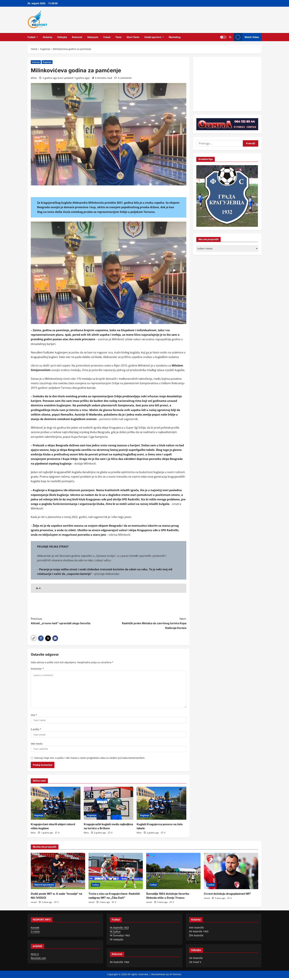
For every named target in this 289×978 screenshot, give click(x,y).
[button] (33, 638)
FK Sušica (115, 931)
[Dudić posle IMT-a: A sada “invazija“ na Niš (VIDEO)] (58, 871)
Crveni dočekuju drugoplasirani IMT (227, 893)
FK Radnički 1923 (119, 927)
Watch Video (252, 36)
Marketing (174, 37)
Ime (34, 715)
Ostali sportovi (152, 37)
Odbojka (62, 37)
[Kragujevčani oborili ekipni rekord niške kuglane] (55, 803)
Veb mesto (36, 743)
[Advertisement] (108, 605)
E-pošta (36, 729)
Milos (34, 77)
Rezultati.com (38, 958)
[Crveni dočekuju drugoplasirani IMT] (231, 871)
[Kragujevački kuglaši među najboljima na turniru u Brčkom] (108, 803)
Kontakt (35, 927)
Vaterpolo (92, 37)
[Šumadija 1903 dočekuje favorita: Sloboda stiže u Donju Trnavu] (173, 871)
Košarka (47, 37)
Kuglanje (47, 62)
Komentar (37, 668)
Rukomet (77, 37)
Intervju (36, 62)
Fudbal (31, 37)
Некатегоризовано (44, 884)
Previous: (60, 621)
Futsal (106, 37)
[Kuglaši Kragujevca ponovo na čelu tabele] (161, 803)
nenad (34, 902)
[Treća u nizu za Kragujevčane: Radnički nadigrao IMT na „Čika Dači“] (115, 871)
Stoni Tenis (133, 37)
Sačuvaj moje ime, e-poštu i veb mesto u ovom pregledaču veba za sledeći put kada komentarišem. (89, 757)
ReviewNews (158, 974)
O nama (35, 931)
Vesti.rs (35, 954)
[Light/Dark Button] (223, 37)
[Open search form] (230, 37)
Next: (154, 623)
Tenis (118, 37)
